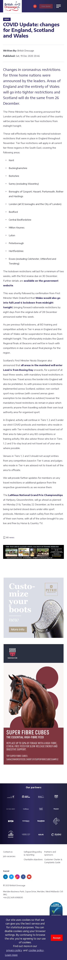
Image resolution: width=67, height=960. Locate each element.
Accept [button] (56, 938)
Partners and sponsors (50, 853)
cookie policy (36, 950)
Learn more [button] (11, 955)
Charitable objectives (33, 859)
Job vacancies (9, 856)
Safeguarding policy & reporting (33, 853)
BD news (10, 537)
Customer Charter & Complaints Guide (53, 861)
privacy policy (14, 950)
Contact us (8, 852)
